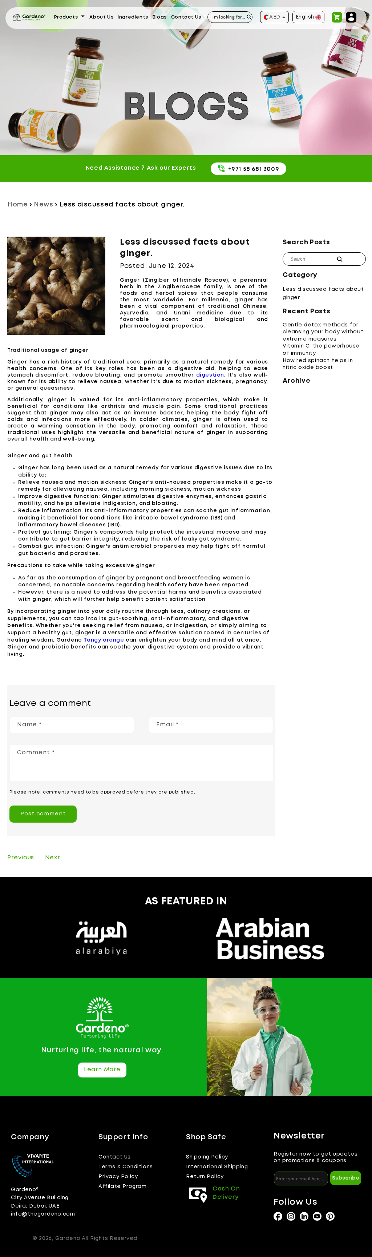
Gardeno (68, 1238)
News (43, 205)
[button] (70, 18)
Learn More (102, 1070)
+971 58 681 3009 (253, 169)
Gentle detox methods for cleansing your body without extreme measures (323, 332)
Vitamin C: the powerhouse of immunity (321, 350)
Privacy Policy (118, 1176)
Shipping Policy (207, 1157)
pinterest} (330, 1216)
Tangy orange (104, 640)
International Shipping (217, 1167)
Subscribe (345, 1178)
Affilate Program (122, 1186)
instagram (278, 1216)
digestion (210, 375)
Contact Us (114, 1157)
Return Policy (205, 1176)
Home (17, 205)
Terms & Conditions (125, 1167)
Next (52, 857)
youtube (317, 1216)
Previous (20, 857)
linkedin (304, 1216)
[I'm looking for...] (249, 17)
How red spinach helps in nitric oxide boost (318, 364)
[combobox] (230, 17)
